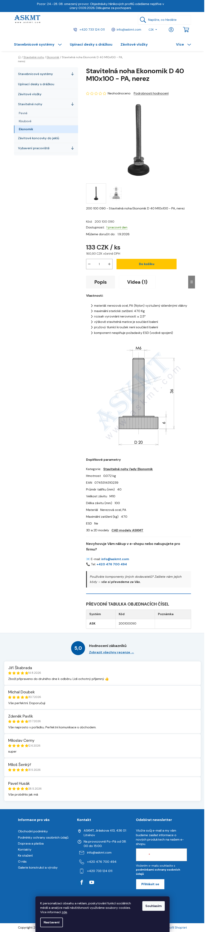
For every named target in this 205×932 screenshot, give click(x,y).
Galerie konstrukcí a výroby (38, 867)
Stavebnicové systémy (35, 74)
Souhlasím (153, 906)
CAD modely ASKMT (127, 530)
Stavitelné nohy (30, 104)
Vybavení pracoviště (33, 148)
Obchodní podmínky (33, 831)
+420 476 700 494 (111, 564)
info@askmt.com (129, 29)
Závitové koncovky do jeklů (38, 138)
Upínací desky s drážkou (36, 84)
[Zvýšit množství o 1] (109, 264)
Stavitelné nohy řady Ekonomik (128, 469)
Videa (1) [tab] (137, 282)
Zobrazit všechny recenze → (111, 652)
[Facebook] (81, 882)
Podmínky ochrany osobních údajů (43, 837)
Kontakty (24, 849)
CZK (151, 29)
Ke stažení (25, 855)
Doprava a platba (31, 843)
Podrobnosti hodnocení (151, 93)
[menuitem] (40, 44)
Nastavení (51, 922)
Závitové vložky (29, 94)
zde (64, 912)
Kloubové (25, 121)
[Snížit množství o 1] (89, 264)
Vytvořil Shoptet (175, 927)
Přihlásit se (150, 884)
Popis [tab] (100, 282)
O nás (22, 861)
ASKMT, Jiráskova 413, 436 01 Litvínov (105, 832)
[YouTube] (91, 882)
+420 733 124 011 (92, 29)
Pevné (23, 113)
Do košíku (146, 264)
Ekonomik (26, 129)
